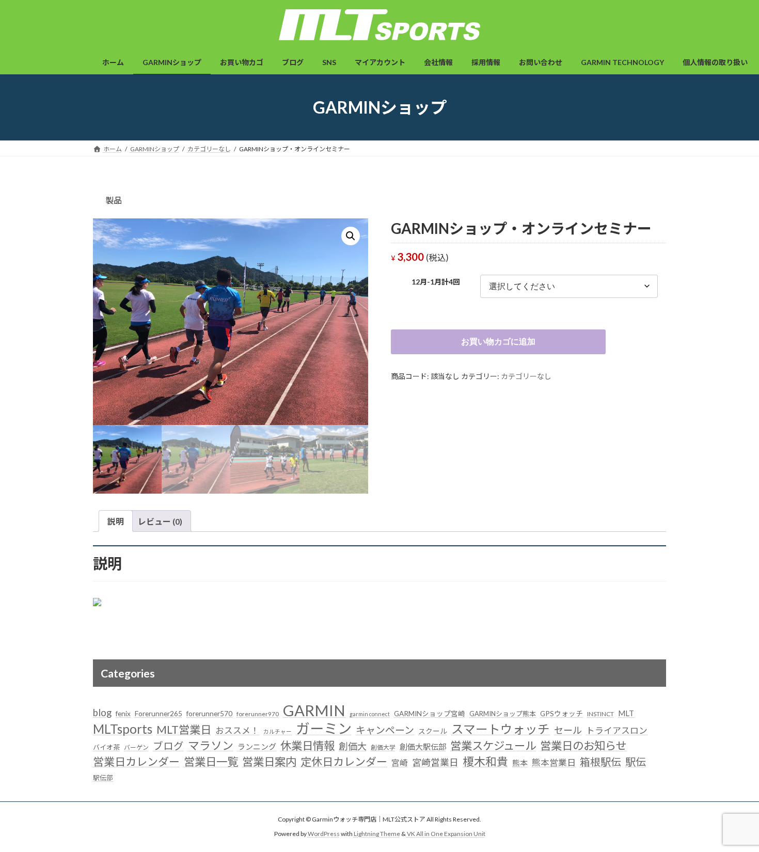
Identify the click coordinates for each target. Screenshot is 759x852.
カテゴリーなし (526, 376)
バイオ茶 (106, 747)
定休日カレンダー (344, 761)
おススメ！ (237, 730)
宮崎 (399, 762)
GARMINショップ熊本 (502, 713)
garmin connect (370, 714)
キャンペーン (385, 730)
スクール (432, 731)
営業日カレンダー (136, 761)
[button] (350, 236)
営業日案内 (269, 761)
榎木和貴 (485, 761)
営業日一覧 (211, 761)
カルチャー (277, 731)
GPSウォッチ (561, 713)
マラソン (210, 745)
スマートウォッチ (500, 729)
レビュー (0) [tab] (160, 521)
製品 (113, 200)
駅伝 (635, 761)
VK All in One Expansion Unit (446, 834)
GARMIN (314, 710)
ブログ (168, 746)
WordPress (324, 834)
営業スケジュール (493, 745)
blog (102, 712)
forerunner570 (209, 713)
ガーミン (324, 728)
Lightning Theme (377, 834)
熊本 (520, 762)
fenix (123, 713)
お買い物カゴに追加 (498, 341)
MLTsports (122, 729)
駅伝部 (103, 778)
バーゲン (136, 747)
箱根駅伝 (600, 761)
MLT (626, 713)
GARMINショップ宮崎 (429, 713)
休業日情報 (307, 745)
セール (568, 730)
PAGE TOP (731, 817)
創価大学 (383, 747)
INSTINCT (600, 714)
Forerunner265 (158, 713)
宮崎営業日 (435, 762)
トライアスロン (616, 730)
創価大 (353, 746)
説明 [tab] (115, 521)
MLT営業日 (183, 729)
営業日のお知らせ (583, 745)
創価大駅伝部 (423, 746)
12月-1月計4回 (436, 281)
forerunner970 (257, 714)
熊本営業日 (554, 762)
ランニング (257, 746)
